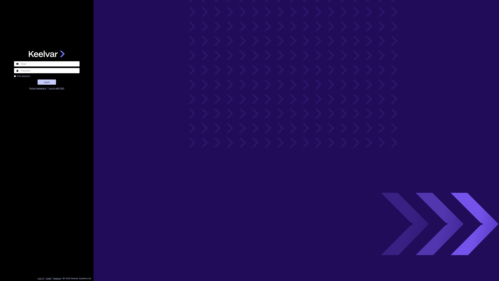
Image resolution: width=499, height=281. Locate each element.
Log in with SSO (56, 88)
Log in (41, 278)
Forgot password (37, 88)
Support (57, 278)
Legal (48, 278)
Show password (23, 76)
